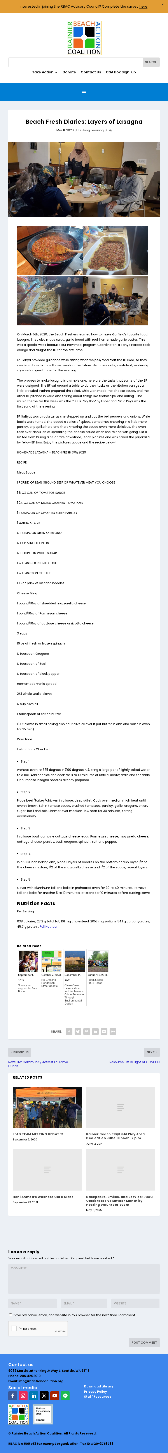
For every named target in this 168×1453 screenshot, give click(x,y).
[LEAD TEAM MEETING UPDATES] (47, 1107)
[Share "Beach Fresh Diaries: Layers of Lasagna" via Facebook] (69, 1031)
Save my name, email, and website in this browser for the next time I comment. (75, 1315)
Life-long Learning (90, 130)
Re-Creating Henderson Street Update (49, 983)
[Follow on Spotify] (65, 1395)
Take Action (42, 73)
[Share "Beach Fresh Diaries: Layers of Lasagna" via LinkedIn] (95, 1031)
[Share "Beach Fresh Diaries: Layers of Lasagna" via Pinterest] (86, 1031)
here (143, 6)
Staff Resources (97, 1396)
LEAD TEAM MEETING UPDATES (38, 1134)
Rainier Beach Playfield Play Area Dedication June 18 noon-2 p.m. (115, 1136)
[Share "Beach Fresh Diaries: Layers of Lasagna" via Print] (112, 1031)
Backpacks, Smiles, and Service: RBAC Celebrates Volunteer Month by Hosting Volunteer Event (119, 1201)
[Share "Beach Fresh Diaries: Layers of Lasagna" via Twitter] (78, 1031)
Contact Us (91, 73)
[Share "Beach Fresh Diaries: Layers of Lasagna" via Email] (104, 1031)
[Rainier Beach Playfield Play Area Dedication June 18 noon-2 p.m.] (120, 1107)
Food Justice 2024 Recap (95, 981)
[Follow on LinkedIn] (33, 1395)
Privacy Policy (95, 1391)
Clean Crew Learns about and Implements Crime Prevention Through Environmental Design (75, 994)
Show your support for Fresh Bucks (28, 988)
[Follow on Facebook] (12, 1395)
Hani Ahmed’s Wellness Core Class (43, 1197)
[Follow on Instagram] (23, 1395)
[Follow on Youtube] (54, 1395)
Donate (69, 73)
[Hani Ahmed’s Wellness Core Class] (47, 1170)
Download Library (98, 1386)
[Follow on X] (44, 1395)
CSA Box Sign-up (121, 73)
